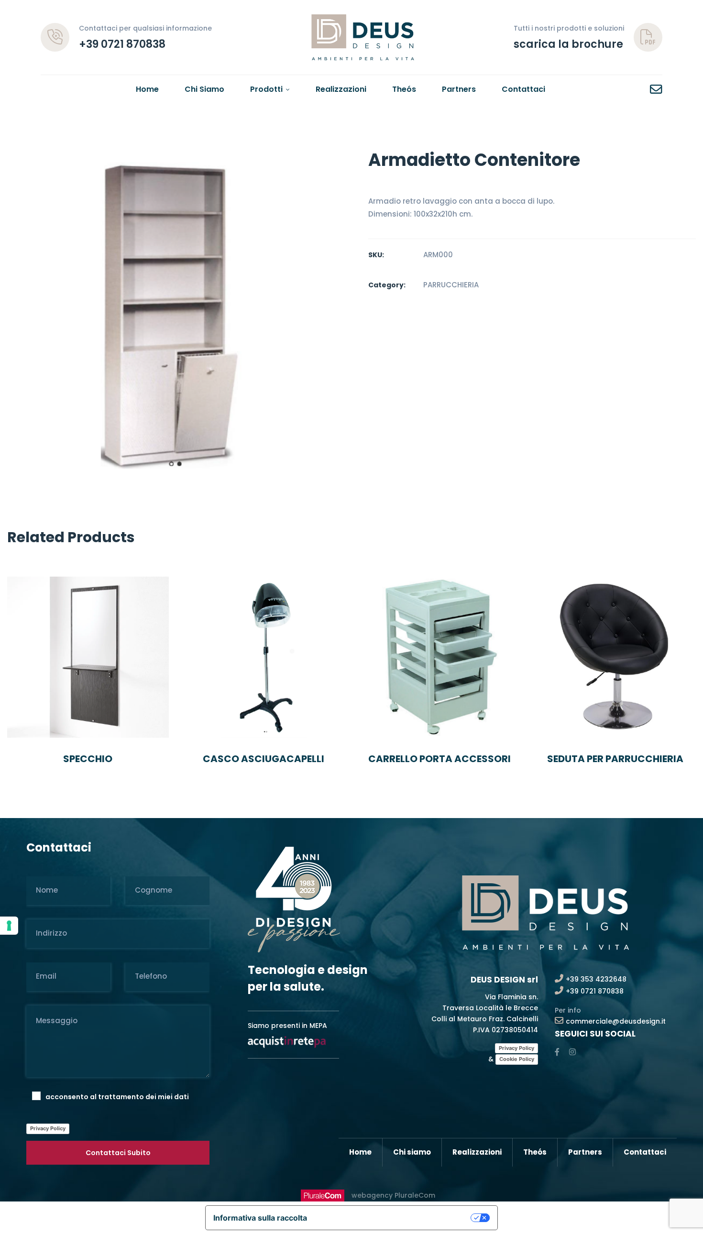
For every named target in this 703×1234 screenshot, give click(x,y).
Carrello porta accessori (439, 758)
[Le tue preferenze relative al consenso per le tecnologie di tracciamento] (9, 926)
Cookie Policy (516, 1059)
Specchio (87, 758)
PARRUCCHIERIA (451, 285)
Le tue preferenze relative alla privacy (393, 1218)
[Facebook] (557, 1052)
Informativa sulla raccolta (260, 1218)
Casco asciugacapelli (263, 758)
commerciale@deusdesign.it (616, 1021)
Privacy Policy (48, 1128)
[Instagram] (572, 1052)
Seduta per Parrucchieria (615, 758)
